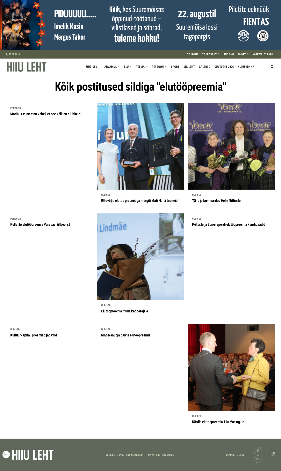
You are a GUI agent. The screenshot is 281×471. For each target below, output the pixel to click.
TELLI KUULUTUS (210, 54)
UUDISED (91, 66)
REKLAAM (229, 54)
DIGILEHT (189, 66)
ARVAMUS (110, 66)
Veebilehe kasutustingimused (124, 455)
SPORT (175, 66)
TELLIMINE (192, 54)
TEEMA (140, 66)
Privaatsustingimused (160, 455)
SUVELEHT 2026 (224, 66)
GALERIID (204, 66)
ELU (126, 66)
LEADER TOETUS (235, 455)
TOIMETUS (243, 54)
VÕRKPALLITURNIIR (263, 54)
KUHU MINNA (246, 66)
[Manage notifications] (273, 453)
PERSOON (158, 66)
